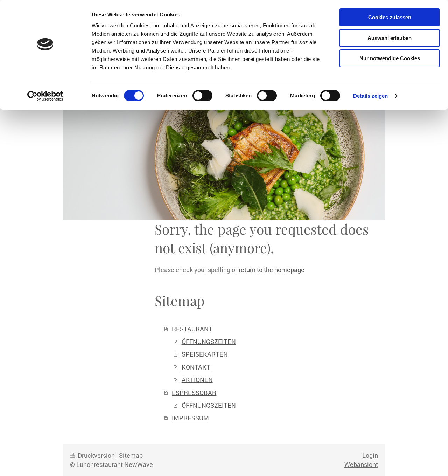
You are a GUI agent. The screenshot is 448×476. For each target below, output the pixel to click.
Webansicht (361, 464)
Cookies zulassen (389, 17)
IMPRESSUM (190, 418)
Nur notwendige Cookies (389, 58)
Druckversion (96, 455)
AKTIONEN (197, 379)
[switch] (202, 95)
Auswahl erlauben (390, 38)
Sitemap (131, 455)
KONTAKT (196, 367)
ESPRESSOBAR (194, 392)
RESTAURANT (192, 329)
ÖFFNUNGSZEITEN (209, 341)
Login (370, 455)
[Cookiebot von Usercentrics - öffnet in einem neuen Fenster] (45, 96)
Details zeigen (370, 96)
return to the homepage (271, 269)
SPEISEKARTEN (205, 354)
